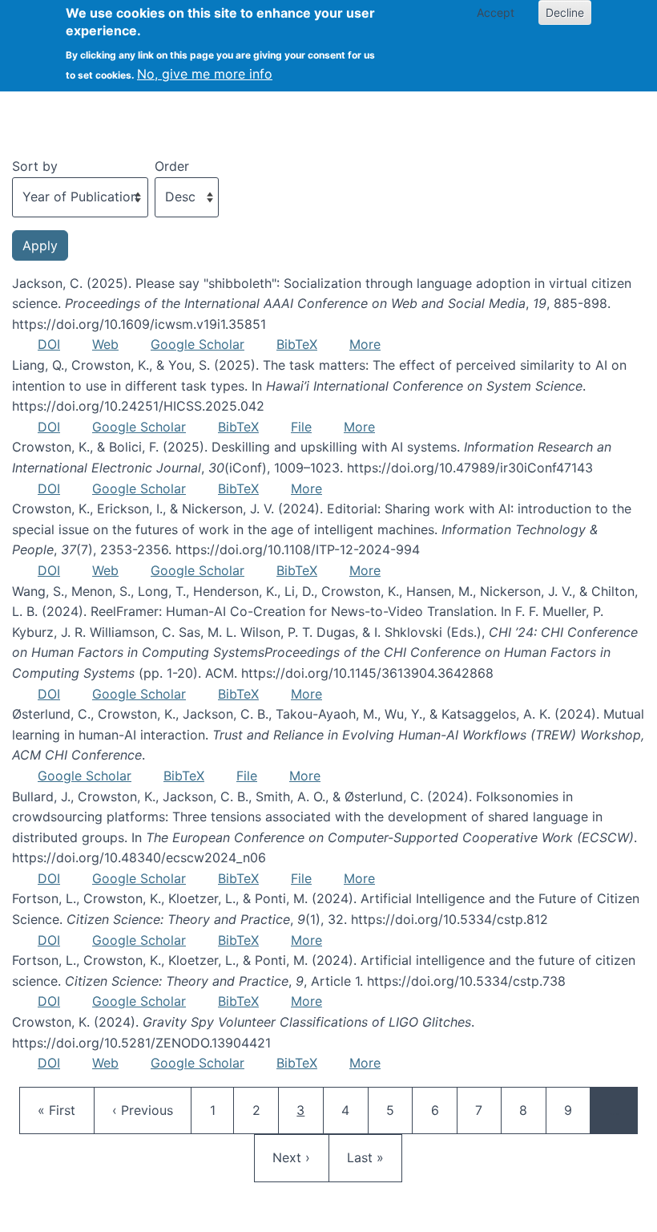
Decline (565, 12)
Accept (495, 12)
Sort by (35, 166)
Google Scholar (197, 344)
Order (172, 166)
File (301, 427)
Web (105, 344)
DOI (49, 344)
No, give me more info (204, 74)
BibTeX (296, 344)
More (365, 344)
